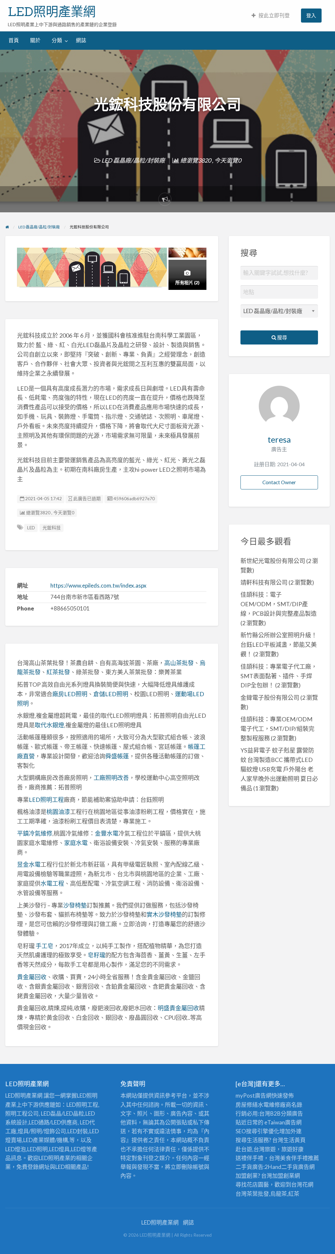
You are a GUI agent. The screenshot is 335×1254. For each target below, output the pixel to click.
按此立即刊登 (274, 15)
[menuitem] (270, 15)
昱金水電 (29, 864)
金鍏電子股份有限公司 (269, 697)
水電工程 (52, 883)
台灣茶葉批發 (252, 1193)
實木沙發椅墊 (164, 914)
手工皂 (44, 945)
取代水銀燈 (49, 725)
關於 (35, 40)
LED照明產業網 (52, 11)
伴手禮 (299, 1158)
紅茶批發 (58, 672)
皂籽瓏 (96, 955)
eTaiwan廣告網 (283, 1122)
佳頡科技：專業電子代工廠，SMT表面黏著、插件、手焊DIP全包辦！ (278, 676)
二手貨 (289, 1166)
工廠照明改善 (111, 777)
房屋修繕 (247, 1104)
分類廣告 (292, 1113)
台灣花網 (302, 1184)
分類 (57, 40)
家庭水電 (76, 842)
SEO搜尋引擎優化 (257, 1131)
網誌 (81, 40)
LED (31, 527)
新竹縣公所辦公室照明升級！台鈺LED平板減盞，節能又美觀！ (278, 644)
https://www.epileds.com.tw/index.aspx (98, 585)
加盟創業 (283, 1175)
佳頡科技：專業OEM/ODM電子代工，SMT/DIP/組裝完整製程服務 (277, 728)
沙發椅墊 (75, 905)
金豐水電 (106, 833)
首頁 (14, 40)
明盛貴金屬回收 (178, 1008)
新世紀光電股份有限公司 (272, 560)
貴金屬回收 (31, 976)
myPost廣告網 (254, 1095)
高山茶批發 (179, 662)
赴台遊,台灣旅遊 (256, 1149)
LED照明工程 (46, 799)
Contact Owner (279, 482)
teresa (279, 439)
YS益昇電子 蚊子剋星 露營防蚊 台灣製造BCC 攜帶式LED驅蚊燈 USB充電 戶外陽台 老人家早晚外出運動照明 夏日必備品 (279, 769)
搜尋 (281, 337)
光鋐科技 (52, 527)
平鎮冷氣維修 (34, 833)
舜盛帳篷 (117, 756)
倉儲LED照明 (110, 694)
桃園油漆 (58, 811)
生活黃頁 (294, 1140)
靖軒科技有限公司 (264, 582)
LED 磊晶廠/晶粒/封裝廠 (133, 160)
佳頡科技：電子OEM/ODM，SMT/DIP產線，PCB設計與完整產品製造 (278, 604)
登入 (311, 15)
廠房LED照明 (69, 694)
